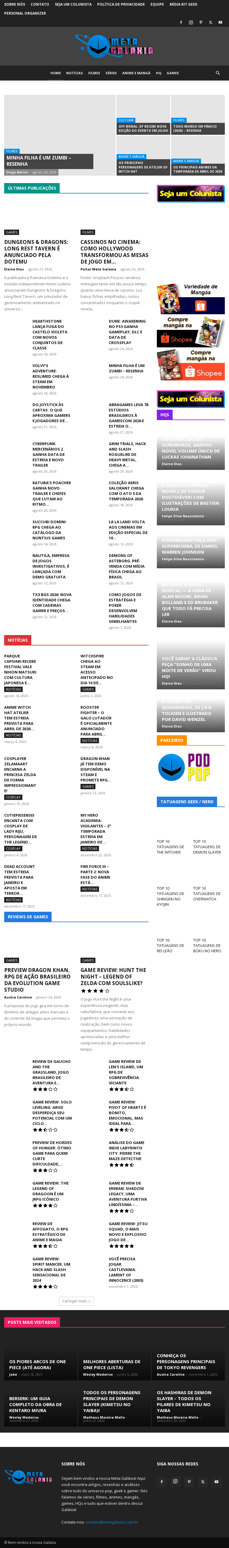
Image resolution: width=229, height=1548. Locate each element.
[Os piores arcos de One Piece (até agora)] (40, 1357)
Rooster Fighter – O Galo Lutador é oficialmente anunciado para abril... (96, 721)
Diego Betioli (17, 172)
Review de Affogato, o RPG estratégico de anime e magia (50, 1231)
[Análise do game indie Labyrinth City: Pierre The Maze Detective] (92, 1148)
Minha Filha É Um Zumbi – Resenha (127, 368)
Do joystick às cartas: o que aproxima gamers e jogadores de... (51, 412)
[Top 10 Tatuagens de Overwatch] (209, 872)
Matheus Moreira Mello (104, 1417)
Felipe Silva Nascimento (183, 516)
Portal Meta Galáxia (98, 269)
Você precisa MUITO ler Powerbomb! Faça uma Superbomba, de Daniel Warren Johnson (190, 543)
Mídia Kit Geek (183, 4)
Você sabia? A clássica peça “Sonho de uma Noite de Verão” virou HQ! (189, 667)
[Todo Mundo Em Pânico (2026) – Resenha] (198, 115)
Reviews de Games (28, 916)
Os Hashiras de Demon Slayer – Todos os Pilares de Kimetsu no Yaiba (184, 1401)
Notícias (74, 73)
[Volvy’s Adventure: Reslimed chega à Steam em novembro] (16, 371)
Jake (13, 1374)
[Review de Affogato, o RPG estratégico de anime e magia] (16, 1229)
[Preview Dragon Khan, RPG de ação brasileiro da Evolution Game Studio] (38, 946)
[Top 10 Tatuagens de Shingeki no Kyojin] (173, 872)
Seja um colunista (73, 4)
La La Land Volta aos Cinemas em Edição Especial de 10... (128, 530)
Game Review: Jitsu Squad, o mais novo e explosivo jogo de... (128, 1231)
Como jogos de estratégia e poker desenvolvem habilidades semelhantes (125, 608)
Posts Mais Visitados (32, 1322)
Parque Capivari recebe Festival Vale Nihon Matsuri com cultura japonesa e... (20, 669)
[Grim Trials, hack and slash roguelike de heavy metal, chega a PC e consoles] (92, 449)
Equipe (157, 4)
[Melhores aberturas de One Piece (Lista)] (114, 1357)
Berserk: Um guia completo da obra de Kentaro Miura (35, 1404)
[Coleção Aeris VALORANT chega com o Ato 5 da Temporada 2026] (92, 488)
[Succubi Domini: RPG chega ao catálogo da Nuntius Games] (16, 527)
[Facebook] (181, 22)
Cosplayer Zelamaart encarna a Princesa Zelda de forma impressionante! (20, 774)
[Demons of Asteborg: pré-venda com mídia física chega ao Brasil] (92, 561)
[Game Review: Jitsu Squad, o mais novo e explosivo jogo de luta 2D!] (92, 1229)
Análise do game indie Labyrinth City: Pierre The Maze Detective (126, 1150)
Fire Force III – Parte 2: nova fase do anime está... (95, 874)
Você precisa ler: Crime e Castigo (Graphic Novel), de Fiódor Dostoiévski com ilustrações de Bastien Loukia (190, 494)
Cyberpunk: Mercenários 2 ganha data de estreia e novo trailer (49, 454)
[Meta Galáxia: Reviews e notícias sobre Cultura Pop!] (114, 46)
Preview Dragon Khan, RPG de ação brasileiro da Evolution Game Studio (37, 980)
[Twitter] (210, 22)
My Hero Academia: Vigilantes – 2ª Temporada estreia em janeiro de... (96, 828)
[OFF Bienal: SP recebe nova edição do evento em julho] (143, 115)
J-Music (49, 179)
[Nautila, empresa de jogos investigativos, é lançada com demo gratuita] (16, 561)
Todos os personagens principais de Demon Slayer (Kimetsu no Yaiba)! (111, 1401)
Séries (111, 73)
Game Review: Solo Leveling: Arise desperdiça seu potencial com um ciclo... (52, 1112)
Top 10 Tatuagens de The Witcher (170, 847)
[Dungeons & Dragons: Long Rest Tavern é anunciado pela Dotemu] (38, 218)
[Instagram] (190, 22)
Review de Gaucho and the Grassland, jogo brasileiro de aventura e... (52, 1072)
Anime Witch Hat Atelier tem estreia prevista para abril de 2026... (19, 718)
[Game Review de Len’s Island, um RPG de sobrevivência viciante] (92, 1067)
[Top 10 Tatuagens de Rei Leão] (173, 924)
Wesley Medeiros (98, 1374)
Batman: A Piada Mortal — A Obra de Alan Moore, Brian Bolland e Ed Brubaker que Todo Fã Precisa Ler (190, 599)
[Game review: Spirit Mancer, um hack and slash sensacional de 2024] (16, 1264)
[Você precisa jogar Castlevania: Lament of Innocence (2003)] (92, 1264)
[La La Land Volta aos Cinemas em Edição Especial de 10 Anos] (92, 527)
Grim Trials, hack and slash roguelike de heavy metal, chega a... (127, 454)
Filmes (94, 73)
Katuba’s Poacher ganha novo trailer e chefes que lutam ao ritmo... (52, 493)
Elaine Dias (14, 269)
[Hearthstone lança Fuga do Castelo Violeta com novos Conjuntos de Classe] (16, 326)
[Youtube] (220, 22)
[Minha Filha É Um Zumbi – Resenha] (60, 143)
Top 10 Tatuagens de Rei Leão (170, 945)
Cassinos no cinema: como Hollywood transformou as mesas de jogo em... (114, 252)
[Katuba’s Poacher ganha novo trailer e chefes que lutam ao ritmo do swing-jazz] (16, 488)
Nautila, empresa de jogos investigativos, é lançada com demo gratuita (51, 566)
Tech (112, 179)
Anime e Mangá (136, 73)
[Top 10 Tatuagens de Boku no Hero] (209, 924)
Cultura (126, 120)
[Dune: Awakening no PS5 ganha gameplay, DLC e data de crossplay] (92, 326)
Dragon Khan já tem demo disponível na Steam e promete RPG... (96, 769)
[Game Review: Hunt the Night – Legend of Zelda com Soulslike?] (114, 946)
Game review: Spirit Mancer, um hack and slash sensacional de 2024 (51, 1269)
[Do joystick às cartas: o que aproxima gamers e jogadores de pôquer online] (16, 410)
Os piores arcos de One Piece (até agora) (37, 1364)
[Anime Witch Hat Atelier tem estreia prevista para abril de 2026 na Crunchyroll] (57, 715)
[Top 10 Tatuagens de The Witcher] (173, 826)
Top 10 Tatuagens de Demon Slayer (207, 847)
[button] (218, 73)
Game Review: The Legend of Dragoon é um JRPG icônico (51, 1191)
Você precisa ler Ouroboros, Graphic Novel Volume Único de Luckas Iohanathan (191, 448)
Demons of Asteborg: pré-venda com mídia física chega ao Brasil (127, 566)
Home (55, 73)
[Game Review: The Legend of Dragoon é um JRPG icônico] (16, 1188)
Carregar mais (74, 1301)
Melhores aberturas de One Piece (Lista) (111, 1364)
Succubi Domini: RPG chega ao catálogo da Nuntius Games (50, 530)
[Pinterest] (200, 22)
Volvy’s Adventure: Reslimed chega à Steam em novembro (51, 376)
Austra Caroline (18, 997)
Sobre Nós (14, 4)
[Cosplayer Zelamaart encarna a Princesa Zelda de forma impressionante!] (57, 766)
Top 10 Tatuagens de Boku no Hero (207, 945)
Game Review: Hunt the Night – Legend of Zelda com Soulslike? (113, 977)
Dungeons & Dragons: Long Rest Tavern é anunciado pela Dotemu (36, 252)
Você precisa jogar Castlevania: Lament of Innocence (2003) (126, 1269)
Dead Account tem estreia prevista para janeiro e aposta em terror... (19, 880)
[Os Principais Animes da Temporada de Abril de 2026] (198, 156)
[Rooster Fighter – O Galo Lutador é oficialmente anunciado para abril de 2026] (133, 715)
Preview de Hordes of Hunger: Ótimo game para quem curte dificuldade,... (52, 1153)
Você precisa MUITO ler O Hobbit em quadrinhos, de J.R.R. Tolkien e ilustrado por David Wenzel (190, 707)
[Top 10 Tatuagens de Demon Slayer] (209, 826)
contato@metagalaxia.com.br (112, 1522)
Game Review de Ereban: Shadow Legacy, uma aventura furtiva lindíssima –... (128, 1193)
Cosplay (79, 175)
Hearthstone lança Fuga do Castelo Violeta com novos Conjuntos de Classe (50, 334)
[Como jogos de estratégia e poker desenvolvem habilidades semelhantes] (92, 600)
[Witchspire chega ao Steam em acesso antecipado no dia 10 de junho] (133, 663)
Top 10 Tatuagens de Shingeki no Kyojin (170, 896)
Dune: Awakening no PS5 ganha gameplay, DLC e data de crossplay (127, 331)
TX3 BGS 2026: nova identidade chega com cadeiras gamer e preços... (52, 602)
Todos (21, 175)
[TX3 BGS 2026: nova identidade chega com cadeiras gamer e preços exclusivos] (16, 600)
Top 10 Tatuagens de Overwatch (207, 894)
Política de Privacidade (121, 4)
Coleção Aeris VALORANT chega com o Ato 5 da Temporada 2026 (126, 490)
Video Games (136, 179)
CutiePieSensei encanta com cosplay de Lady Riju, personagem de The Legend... (20, 828)
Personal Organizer (25, 13)
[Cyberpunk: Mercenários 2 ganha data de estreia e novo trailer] (16, 449)
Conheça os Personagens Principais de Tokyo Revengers (186, 1361)
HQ (158, 73)
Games (173, 73)
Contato (40, 4)
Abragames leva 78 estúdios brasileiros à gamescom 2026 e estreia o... (128, 415)
